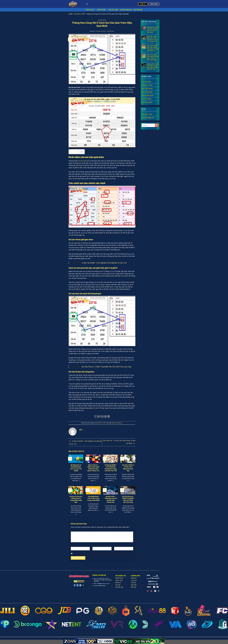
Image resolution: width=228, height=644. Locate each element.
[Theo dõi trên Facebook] (74, 585)
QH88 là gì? (119, 578)
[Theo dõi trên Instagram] (77, 585)
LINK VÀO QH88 (147, 102)
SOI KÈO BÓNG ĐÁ (126, 10)
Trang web (117, 545)
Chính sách (119, 580)
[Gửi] (157, 125)
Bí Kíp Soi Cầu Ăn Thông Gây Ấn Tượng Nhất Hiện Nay (76, 499)
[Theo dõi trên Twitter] (80, 585)
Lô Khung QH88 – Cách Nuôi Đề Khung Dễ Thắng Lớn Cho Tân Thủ (111, 468)
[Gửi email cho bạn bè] (102, 416)
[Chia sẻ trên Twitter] (98, 416)
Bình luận (74, 530)
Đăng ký (134, 578)
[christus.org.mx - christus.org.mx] (76, 4)
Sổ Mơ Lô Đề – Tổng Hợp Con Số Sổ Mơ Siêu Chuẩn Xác (111, 499)
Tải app (133, 582)
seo (113, 31)
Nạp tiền (134, 585)
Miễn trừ (118, 582)
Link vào (134, 580)
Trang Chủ (90, 10)
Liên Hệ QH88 (146, 82)
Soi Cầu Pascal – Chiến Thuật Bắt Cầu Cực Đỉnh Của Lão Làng (106, 367)
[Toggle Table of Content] (81, 151)
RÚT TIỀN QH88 (147, 92)
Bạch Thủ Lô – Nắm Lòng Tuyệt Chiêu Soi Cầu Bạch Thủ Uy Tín (93, 468)
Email (94, 545)
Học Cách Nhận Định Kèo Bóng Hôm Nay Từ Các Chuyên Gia (153, 48)
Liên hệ (117, 585)
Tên (72, 545)
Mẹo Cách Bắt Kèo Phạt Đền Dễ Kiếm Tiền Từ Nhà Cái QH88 (152, 57)
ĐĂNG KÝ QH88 (147, 85)
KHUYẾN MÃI (138, 10)
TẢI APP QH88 (146, 99)
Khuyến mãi (119, 587)
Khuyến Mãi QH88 (148, 95)
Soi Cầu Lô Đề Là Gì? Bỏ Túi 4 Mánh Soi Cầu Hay (128, 468)
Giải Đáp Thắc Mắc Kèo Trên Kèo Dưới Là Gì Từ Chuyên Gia (152, 38)
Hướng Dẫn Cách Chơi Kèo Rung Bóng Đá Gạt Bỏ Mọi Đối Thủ (153, 66)
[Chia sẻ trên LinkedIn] (108, 416)
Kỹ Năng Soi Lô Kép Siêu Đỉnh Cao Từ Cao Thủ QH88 (76, 468)
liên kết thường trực (117, 423)
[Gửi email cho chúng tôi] (83, 585)
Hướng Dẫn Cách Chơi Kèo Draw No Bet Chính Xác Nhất (153, 29)
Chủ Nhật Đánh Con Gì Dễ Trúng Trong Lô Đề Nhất (93, 498)
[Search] (87, 4)
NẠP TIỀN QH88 (147, 88)
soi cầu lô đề (97, 408)
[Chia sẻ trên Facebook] (95, 416)
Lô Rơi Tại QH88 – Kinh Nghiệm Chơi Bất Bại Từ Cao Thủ (104, 263)
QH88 (70, 14)
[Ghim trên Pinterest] (105, 416)
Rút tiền (133, 587)
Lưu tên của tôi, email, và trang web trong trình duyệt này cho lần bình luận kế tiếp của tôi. (101, 553)
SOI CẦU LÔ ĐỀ (113, 10)
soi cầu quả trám (83, 161)
